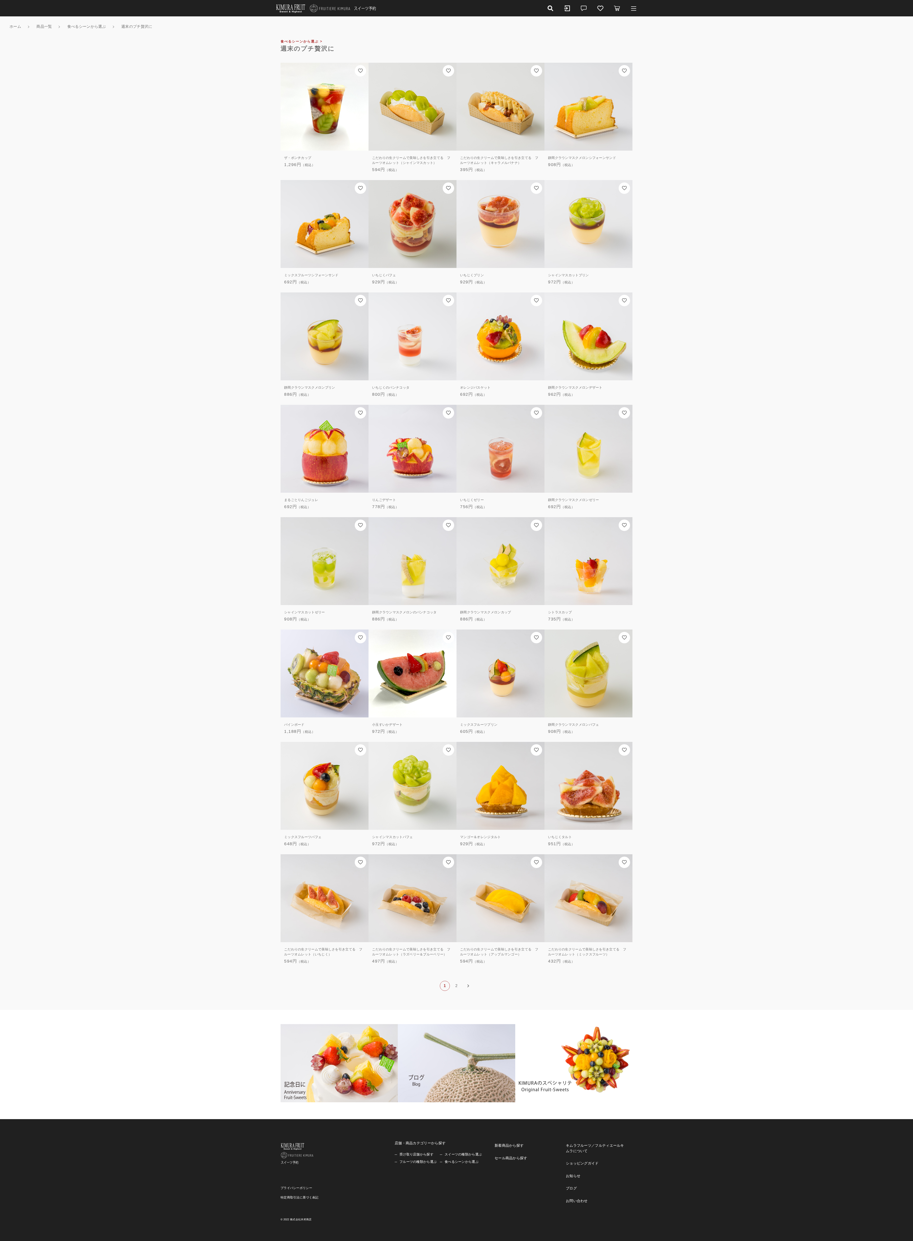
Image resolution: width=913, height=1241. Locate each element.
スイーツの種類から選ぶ (463, 1154)
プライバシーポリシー (296, 1188)
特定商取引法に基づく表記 (300, 1197)
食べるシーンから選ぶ (462, 1162)
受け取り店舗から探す (416, 1154)
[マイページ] (567, 8)
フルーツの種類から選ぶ (418, 1162)
